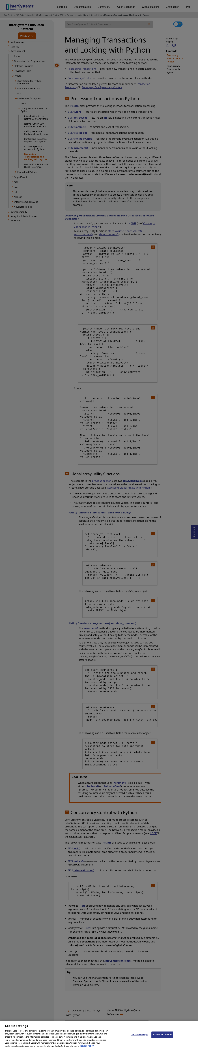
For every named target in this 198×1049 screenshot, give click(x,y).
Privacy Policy (87, 1045)
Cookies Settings (139, 1034)
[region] (99, 1035)
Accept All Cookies (162, 1034)
